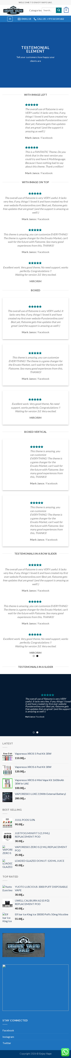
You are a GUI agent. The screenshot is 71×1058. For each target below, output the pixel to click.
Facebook (8, 1030)
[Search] (59, 10)
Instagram (8, 1036)
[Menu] (10, 19)
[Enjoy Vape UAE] (13, 10)
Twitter (6, 1043)
